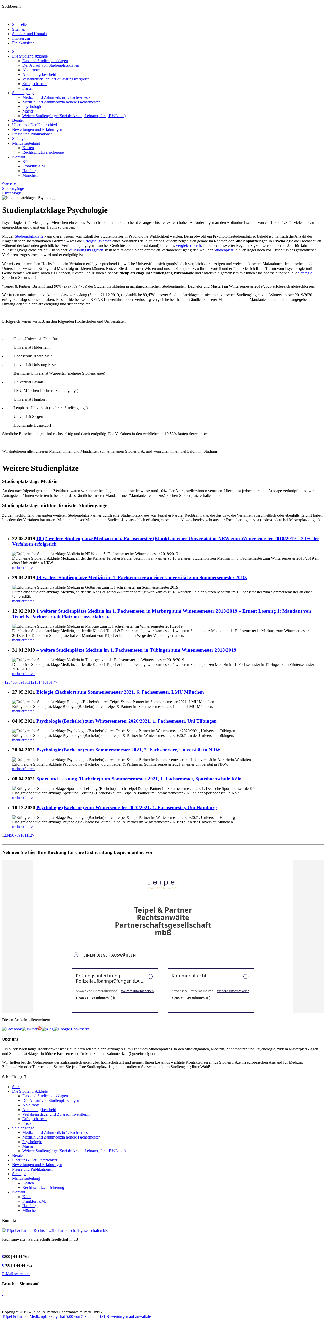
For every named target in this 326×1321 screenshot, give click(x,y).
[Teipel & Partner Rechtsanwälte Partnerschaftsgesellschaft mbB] (55, 1230)
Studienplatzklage (29, 236)
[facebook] (12, 1029)
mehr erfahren (23, 567)
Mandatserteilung (26, 143)
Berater (18, 120)
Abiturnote (31, 70)
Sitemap (18, 29)
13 (36, 682)
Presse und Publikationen (32, 134)
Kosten (28, 148)
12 (32, 682)
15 (45, 682)
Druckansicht (23, 43)
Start (16, 51)
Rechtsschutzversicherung (43, 152)
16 (49, 682)
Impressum (21, 38)
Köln (26, 161)
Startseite (19, 24)
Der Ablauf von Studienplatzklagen (50, 65)
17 (53, 682)
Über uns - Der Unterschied (34, 125)
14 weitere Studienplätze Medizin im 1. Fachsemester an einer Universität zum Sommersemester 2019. (141, 577)
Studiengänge (23, 93)
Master (27, 111)
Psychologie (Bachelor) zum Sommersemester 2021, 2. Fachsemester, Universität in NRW (128, 749)
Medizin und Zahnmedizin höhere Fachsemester (61, 102)
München (30, 175)
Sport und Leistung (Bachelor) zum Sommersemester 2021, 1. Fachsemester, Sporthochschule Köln (139, 778)
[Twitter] (29, 1029)
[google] (71, 1029)
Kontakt (18, 157)
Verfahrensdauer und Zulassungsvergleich (56, 79)
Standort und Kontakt (29, 34)
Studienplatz (224, 250)
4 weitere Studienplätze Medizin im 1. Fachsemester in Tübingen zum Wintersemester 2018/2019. (137, 650)
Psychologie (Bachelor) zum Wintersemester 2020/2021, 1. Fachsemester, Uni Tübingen (126, 721)
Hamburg (30, 170)
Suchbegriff (11, 6)
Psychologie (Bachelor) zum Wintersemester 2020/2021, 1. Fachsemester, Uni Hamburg (126, 807)
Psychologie (32, 106)
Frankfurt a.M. (34, 166)
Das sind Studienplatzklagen (45, 61)
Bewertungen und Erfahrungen (37, 129)
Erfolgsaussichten (97, 241)
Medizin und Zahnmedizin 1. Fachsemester (57, 97)
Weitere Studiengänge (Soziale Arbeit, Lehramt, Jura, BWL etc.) (74, 116)
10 (25, 682)
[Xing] (48, 1029)
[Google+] (39, 1029)
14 (40, 682)
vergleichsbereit (188, 245)
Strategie (19, 138)
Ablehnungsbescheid (39, 74)
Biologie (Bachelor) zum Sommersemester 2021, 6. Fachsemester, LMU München (120, 692)
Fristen (27, 88)
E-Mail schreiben (16, 1274)
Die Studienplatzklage (30, 56)
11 (28, 682)
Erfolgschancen (34, 83)
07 (4, 1265)
